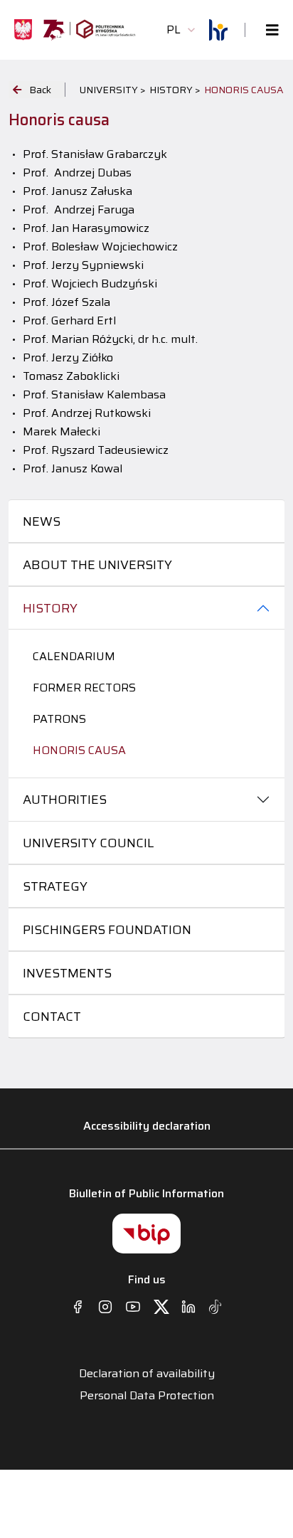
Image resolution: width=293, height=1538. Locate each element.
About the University (97, 565)
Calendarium (74, 656)
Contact (52, 1017)
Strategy (55, 886)
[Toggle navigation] (268, 30)
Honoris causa (79, 750)
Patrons (59, 719)
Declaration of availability (147, 1373)
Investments (67, 973)
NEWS (41, 521)
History (50, 608)
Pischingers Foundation (107, 930)
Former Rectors (84, 687)
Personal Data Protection (147, 1395)
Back (40, 89)
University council (88, 843)
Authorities (65, 800)
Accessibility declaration (147, 1126)
